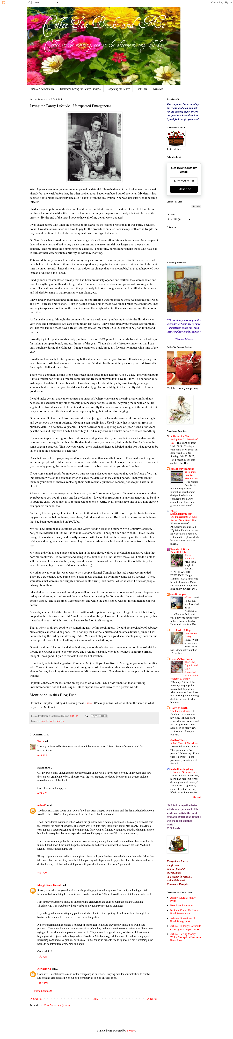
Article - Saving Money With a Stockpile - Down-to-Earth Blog (185, 937)
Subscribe (184, 189)
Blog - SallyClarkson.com (181, 512)
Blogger (131, 1030)
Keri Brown (44, 968)
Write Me (158, 89)
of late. (189, 597)
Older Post (152, 998)
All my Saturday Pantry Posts (183, 899)
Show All (197, 796)
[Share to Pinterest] (105, 716)
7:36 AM (42, 873)
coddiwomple (178, 594)
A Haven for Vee (179, 436)
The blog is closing (180, 710)
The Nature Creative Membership (191, 475)
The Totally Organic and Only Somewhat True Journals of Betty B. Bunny (184, 670)
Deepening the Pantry (118, 89)
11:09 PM (42, 982)
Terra (41, 741)
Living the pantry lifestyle (51, 720)
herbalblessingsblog (181, 769)
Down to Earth (179, 708)
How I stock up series (181, 905)
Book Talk (141, 89)
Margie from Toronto (49, 885)
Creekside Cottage (181, 630)
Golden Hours (178, 740)
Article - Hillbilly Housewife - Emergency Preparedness (185, 927)
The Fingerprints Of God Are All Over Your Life (183, 518)
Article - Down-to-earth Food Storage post (182, 919)
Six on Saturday (190, 556)
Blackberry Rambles (182, 469)
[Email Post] (86, 715)
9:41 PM (42, 755)
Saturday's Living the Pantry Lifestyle (80, 89)
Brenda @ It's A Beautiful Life (179, 550)
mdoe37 (41, 805)
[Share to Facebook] (102, 716)
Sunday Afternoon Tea (42, 89)
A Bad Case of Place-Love (184, 743)
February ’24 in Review (183, 772)
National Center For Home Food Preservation (184, 911)
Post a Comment (43, 990)
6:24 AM (42, 793)
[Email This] (92, 716)
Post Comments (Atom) (57, 1005)
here (89, 703)
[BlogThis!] (96, 716)
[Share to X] (99, 716)
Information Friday (191, 634)
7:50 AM (42, 956)
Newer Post (37, 998)
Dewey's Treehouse (181, 659)
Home (95, 998)
